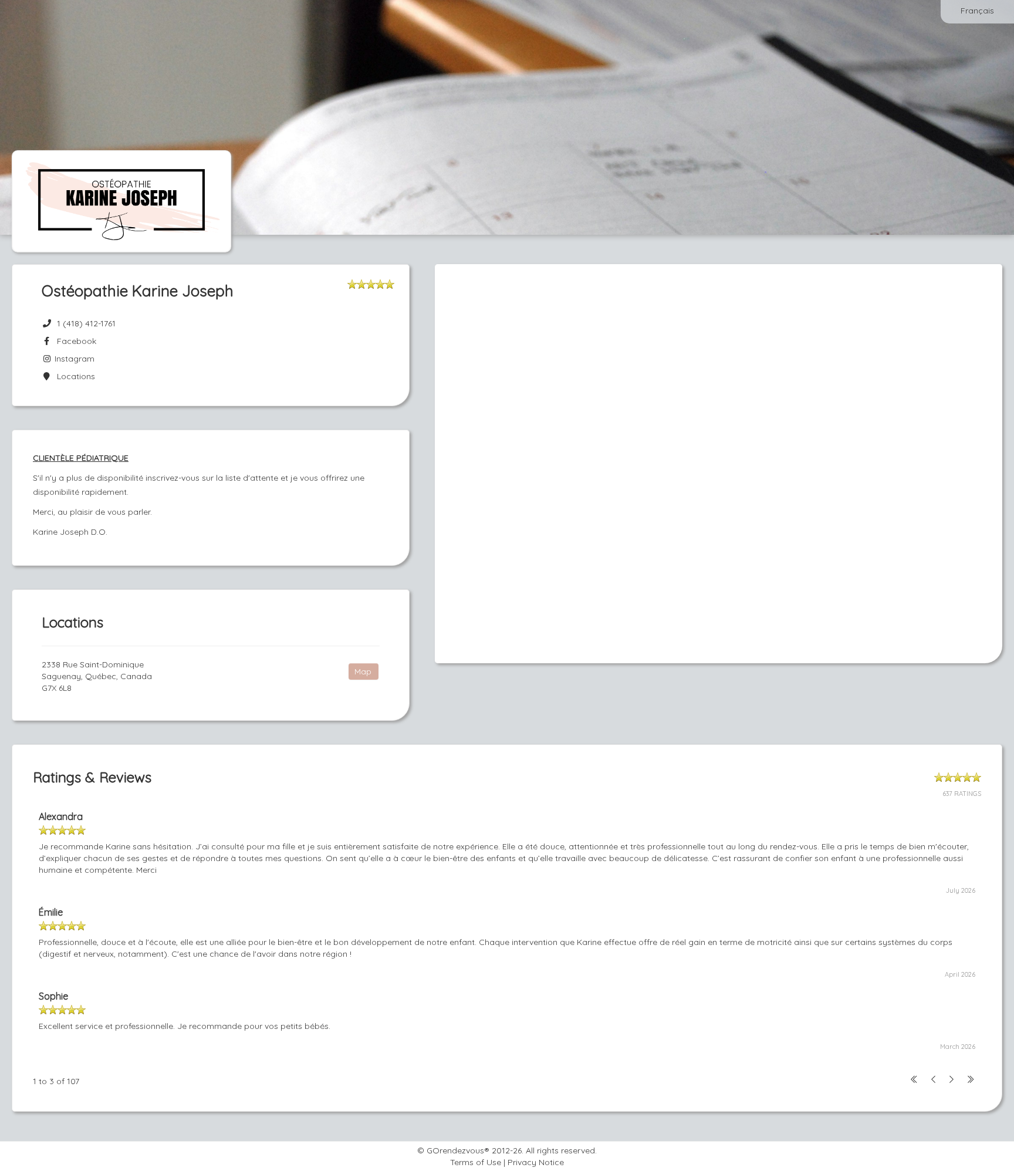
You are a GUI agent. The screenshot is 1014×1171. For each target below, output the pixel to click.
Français (977, 10)
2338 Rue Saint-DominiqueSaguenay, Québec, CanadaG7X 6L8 (97, 676)
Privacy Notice (536, 1162)
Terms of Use (475, 1162)
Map (362, 671)
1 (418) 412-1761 (86, 323)
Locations (73, 376)
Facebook (74, 341)
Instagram (73, 358)
